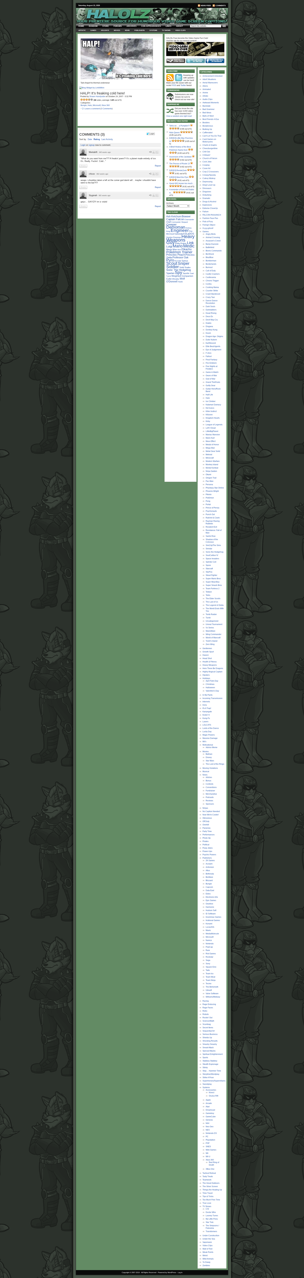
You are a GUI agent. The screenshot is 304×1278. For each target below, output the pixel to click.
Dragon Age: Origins (214, 336)
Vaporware (207, 1242)
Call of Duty (211, 271)
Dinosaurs (207, 188)
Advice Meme (211, 747)
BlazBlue (209, 257)
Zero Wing (210, 644)
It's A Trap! (207, 708)
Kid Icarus (210, 408)
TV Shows (166, 30)
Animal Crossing (213, 237)
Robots (206, 1014)
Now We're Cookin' (211, 815)
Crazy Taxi (210, 297)
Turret (168, 276)
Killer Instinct (211, 411)
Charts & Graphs (210, 145)
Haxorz (206, 655)
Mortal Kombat (212, 468)
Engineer (180, 230)
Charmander (189, 219)
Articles (209, 777)
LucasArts (210, 927)
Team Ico (209, 973)
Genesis (209, 1120)
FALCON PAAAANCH (212, 215)
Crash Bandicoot (213, 294)
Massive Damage (210, 738)
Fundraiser (210, 791)
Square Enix (211, 967)
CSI (207, 1209)
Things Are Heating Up (212, 1190)
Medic (189, 246)
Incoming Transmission (212, 698)
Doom (208, 333)
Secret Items (208, 1027)
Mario (178, 246)
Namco (209, 940)
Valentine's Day (212, 691)
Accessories (211, 1090)
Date (90, 139)
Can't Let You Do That (212, 136)
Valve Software (212, 993)
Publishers (139, 30)
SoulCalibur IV (212, 555)
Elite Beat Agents (213, 346)
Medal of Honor (212, 444)
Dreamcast (210, 1110)
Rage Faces (208, 1008)
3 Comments (106, 109)
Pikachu (186, 249)
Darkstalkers (211, 310)
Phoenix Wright (212, 491)
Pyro (170, 260)
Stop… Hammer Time (212, 1071)
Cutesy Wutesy (209, 178)
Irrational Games (213, 920)
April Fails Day (212, 681)
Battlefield (210, 247)
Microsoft (97, 105)
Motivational (208, 745)
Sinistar (209, 549)
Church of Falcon (210, 158)
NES (208, 1130)
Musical (206, 771)
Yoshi (180, 282)
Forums (118, 26)
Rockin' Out (207, 1018)
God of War (210, 379)
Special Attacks (209, 1051)
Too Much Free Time (211, 1200)
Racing (206, 1001)
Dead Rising (211, 313)
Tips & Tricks (208, 1196)
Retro (205, 1011)
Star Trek (209, 1222)
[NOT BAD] (86, 99)
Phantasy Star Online (215, 488)
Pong (208, 501)
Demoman (175, 227)
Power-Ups (207, 851)
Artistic (82, 30)
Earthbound (211, 343)
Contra (209, 284)
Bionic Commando (214, 251)
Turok (208, 618)
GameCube (211, 1116)
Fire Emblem (211, 363)
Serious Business (210, 1034)
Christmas (210, 684)
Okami (208, 474)
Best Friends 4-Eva (211, 119)
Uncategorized (212, 621)
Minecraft (210, 458)
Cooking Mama (212, 287)
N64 (207, 1123)
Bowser (186, 216)
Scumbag (207, 1024)
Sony (208, 963)
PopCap (209, 947)
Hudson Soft (211, 910)
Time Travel (208, 1193)
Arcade (209, 1103)
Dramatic (206, 198)
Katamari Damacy (213, 405)
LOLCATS (207, 725)
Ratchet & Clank (213, 518)
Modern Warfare (213, 461)
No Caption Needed (211, 811)
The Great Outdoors (211, 1183)
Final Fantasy (211, 360)
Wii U (208, 1156)
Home (81, 26)
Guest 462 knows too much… (181, 183)
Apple (208, 1100)
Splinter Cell (211, 562)
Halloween (210, 687)
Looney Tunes (212, 1215)
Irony (205, 705)
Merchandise (211, 794)
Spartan (170, 273)
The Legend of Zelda (215, 605)
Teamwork (207, 1180)
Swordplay (207, 1084)
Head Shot (207, 658)
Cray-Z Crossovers (211, 172)
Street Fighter (211, 575)
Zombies (206, 1265)
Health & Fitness (210, 662)
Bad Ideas (207, 113)
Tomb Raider (211, 614)
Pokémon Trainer (179, 252)
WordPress (172, 1272)
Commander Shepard (179, 222)
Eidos (208, 894)
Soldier (172, 266)
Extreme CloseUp (210, 208)
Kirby (177, 243)
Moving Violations (210, 768)
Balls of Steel (208, 116)
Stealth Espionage (210, 1064)
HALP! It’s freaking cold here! (102, 93)
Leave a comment (92, 109)
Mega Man (171, 249)
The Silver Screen (210, 1186)
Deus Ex (209, 316)
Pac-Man (209, 481)
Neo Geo (209, 1126)
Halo (90, 105)
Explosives (207, 205)
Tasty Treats (208, 1176)
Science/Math (208, 1021)
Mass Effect (210, 441)
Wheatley (175, 279)
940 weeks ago (105, 152)
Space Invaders (212, 559)
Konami (209, 924)
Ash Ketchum (173, 216)
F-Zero (208, 353)
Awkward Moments (211, 103)
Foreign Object (209, 225)
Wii (207, 1153)
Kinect (211, 1092)
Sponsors (210, 804)
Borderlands (211, 264)
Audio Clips (207, 99)
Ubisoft (209, 990)
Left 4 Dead (211, 428)
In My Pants (207, 695)
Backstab (206, 106)
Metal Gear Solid (213, 451)
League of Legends (214, 425)
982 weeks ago (102, 174)
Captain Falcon (175, 219)
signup (92, 145)
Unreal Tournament (214, 624)
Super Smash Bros (214, 585)
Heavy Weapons (210, 665)
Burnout (209, 267)
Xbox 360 (105, 105)
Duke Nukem (211, 340)
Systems (153, 30)
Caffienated (207, 132)
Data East (210, 890)
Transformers (211, 1231)
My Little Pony (212, 1219)
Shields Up (207, 1037)
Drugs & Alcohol (209, 202)
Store (105, 26)
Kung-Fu (206, 718)
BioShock (210, 254)
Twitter (183, 85)
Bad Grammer (209, 109)
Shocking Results (210, 1041)
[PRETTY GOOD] (89, 99)
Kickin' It (206, 715)
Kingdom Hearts (213, 418)
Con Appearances (151, 26)
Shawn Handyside (97, 96)
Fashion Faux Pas (210, 218)
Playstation (210, 1140)
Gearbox (209, 904)
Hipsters (206, 675)
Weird (205, 1255)
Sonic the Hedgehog (214, 552)
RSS (174, 85)
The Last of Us (212, 602)
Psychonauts (211, 511)
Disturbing (207, 195)
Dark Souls (210, 306)
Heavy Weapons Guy (180, 239)
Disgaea (209, 326)
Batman (209, 754)
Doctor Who (211, 1212)
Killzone (209, 415)
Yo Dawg (206, 1262)
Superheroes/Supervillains (214, 1081)
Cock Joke (207, 162)
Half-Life (209, 395)
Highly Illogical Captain (212, 672)
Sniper (183, 263)
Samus (185, 261)
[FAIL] (81, 99)
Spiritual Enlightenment (213, 1054)
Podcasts (210, 797)
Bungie (84, 105)
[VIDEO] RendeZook (178, 170)
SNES (208, 1146)
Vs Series (210, 628)
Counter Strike (212, 291)
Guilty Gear (210, 385)
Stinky (205, 1067)
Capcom (209, 887)
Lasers (205, 721)
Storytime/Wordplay (211, 1074)
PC (207, 1136)
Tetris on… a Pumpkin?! (179, 126)
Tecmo (208, 983)
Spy (178, 272)
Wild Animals (208, 1259)
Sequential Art (209, 1031)
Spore (208, 565)
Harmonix (210, 907)
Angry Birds (211, 234)
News (127, 30)
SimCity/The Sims (213, 545)
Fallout (209, 356)
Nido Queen (174, 132)
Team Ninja (210, 980)
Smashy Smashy (210, 1044)
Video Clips (180, 30)
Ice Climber (210, 401)
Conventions (211, 787)
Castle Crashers (213, 274)
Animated (207, 89)
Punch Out (210, 514)
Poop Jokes (208, 848)
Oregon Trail (211, 478)
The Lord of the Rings (215, 764)
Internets (206, 702)
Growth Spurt (208, 652)
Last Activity (107, 139)
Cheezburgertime (210, 148)
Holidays (105, 30)
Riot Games (211, 954)
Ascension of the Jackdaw (180, 157)
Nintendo (210, 944)
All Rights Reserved (148, 1272)
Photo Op (207, 838)
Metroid (209, 454)
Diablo (208, 323)
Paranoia (206, 828)
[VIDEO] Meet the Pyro (178, 177)
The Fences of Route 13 (179, 164)
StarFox (209, 572)
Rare (208, 950)
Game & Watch (212, 372)
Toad (192, 273)
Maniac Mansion (213, 434)
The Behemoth (212, 987)
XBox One (210, 1169)
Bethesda (210, 874)
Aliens (205, 86)
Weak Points (208, 1252)
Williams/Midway (213, 997)
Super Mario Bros (213, 578)
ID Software (211, 914)
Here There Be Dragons (213, 668)
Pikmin (209, 494)
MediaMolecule (212, 934)
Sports (205, 1057)
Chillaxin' (206, 155)
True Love (207, 1203)
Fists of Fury (208, 221)
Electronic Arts (212, 897)
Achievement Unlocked (212, 76)
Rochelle (177, 261)
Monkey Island (212, 464)
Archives (131, 26)
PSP (207, 1143)
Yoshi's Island (211, 641)
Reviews (209, 801)
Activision (210, 867)
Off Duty (206, 821)
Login (83, 145)
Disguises (207, 192)
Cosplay (206, 165)
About (179, 26)
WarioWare (210, 631)
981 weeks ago (104, 195)
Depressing (207, 182)
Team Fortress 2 (212, 588)
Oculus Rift (213, 1096)
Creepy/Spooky (209, 175)
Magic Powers (209, 735)
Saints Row (210, 536)
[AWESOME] (91, 99)
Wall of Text (207, 1249)
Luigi (169, 246)
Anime (205, 93)
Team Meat (210, 977)
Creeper (171, 224)
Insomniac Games (213, 917)
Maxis (208, 930)
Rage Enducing (209, 1004)
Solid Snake (184, 267)
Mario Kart (210, 438)
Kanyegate (207, 712)
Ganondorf (179, 234)
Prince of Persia (212, 508)
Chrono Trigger (212, 281)
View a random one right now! (179, 116)
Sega (208, 960)
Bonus (208, 781)
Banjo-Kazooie (212, 244)
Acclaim (209, 864)
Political (206, 845)
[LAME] (84, 99)
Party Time (207, 831)
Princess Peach (175, 254)
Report (158, 166)
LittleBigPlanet (212, 431)
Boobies (206, 122)
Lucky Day (207, 731)
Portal (208, 504)
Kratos (183, 243)
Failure (206, 211)
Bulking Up (207, 129)
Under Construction (211, 1235)
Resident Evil (211, 527)
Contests (209, 784)
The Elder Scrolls (213, 598)
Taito (208, 970)
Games (93, 30)
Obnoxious (207, 818)
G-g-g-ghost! (208, 228)
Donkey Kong (211, 330)
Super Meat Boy (212, 582)
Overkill (206, 825)
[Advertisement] (118, 242)
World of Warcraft (213, 638)
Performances (209, 835)
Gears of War (211, 375)
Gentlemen (207, 648)
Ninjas (205, 808)
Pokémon (210, 498)
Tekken (209, 592)
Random (93, 26)
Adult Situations (209, 79)
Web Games (211, 1150)
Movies (117, 30)
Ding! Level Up (209, 185)
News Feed (206, 5)
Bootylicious (208, 126)
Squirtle (186, 273)
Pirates (206, 841)
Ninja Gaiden (211, 471)
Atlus (208, 870)
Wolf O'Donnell (175, 280)
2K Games (210, 860)
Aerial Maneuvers (210, 83)
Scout (171, 263)
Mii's (204, 741)
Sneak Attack (208, 1047)
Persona (209, 484)
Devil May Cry (212, 320)
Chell (168, 222)
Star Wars (210, 761)
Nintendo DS (211, 1133)
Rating (97, 139)
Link (190, 243)
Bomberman (211, 261)
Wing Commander (213, 634)
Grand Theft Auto (213, 382)
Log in (180, 1272)
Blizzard (209, 880)
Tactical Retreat (209, 1173)
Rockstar (209, 957)
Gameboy (210, 1113)
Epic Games (211, 900)
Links (168, 26)
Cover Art (206, 168)
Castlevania (211, 277)
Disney (209, 757)
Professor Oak (180, 257)
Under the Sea (209, 1239)
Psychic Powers (209, 855)
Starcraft (209, 568)
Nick (179, 250)
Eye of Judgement (213, 350)
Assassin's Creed (213, 241)
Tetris (208, 595)
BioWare (209, 877)
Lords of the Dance (211, 728)
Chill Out (206, 152)
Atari (208, 1107)
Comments (220, 5)
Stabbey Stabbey (210, 1061)
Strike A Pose (208, 1077)
